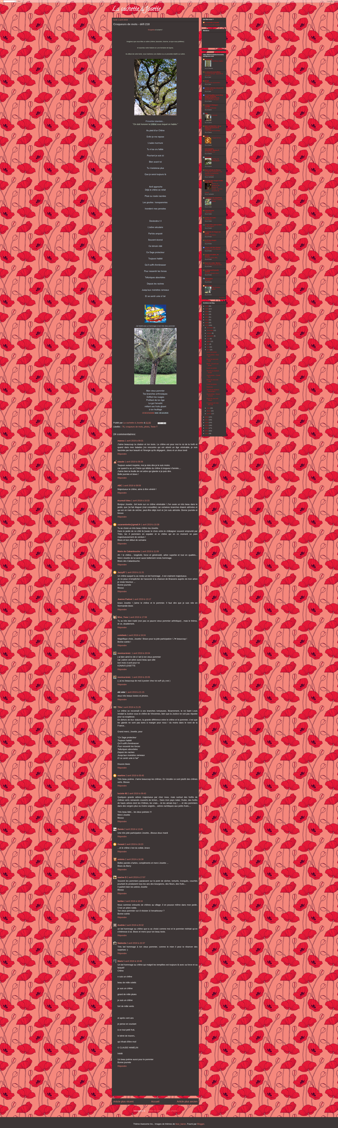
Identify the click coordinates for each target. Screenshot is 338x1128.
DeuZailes (208, 157)
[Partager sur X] (162, 423)
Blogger (200, 1124)
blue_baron (181, 1124)
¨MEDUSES (208, 212)
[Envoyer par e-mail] (158, 423)
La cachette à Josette (136, 9)
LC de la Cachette (148, 413)
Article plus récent (123, 1101)
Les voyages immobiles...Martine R (212, 149)
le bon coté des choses (212, 247)
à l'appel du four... (217, 138)
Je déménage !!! (209, 226)
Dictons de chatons (210, 235)
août (208, 338)
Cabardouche (209, 210)
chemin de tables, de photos (212, 255)
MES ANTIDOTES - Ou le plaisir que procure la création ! (213, 127)
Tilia (120, 707)
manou (121, 440)
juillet (209, 341)
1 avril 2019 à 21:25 (131, 707)
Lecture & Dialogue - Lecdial (212, 105)
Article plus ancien (187, 1101)
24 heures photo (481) (211, 257)
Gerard (121, 844)
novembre (210, 330)
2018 (207, 417)
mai (208, 347)
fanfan (121, 901)
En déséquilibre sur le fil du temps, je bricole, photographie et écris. (214, 96)
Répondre (122, 454)
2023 (207, 314)
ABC (120, 485)
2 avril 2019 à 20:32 (134, 925)
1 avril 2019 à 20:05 (141, 677)
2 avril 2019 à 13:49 (133, 829)
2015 (207, 425)
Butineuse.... (208, 242)
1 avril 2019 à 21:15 (135, 692)
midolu (121, 859)
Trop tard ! (208, 280)
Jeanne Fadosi (125, 599)
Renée (121, 829)
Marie (120, 961)
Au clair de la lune (210, 152)
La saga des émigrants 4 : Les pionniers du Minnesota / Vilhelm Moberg (213, 173)
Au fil (206, 136)
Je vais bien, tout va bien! (213, 225)
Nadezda (122, 943)
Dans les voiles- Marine (212, 263)
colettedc (122, 635)
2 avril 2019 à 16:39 (134, 859)
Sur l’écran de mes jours (212, 99)
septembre (210, 336)
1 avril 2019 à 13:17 (142, 599)
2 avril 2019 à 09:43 (137, 793)
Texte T (154, 426)
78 (123, 426)
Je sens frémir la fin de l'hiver (213, 264)
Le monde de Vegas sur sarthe (213, 232)
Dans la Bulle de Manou (213, 170)
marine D (122, 877)
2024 (207, 311)
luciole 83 (122, 793)
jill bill (207, 81)
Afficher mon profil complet (211, 25)
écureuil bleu (124, 500)
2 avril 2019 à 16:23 (134, 844)
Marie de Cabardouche (129, 551)
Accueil (155, 1101)
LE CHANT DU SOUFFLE (213, 198)
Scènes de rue (209, 89)
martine (121, 775)
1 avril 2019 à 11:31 (135, 572)
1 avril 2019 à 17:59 (138, 617)
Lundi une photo (212, 352)
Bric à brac (208, 286)
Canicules (214, 115)
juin (208, 344)
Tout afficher (222, 297)
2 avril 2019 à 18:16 (133, 901)
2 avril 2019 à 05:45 (135, 775)
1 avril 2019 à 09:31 (134, 440)
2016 (207, 422)
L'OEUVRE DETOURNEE (212, 130)
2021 (207, 320)
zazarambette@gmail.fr (129, 524)
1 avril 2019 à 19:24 (136, 635)
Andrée (121, 925)
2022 (207, 317)
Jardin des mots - (210, 217)
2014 (207, 428)
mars (208, 408)
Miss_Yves (123, 617)
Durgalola (151, 29)
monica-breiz (124, 653)
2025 (207, 309)
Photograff (208, 59)
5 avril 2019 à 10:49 (132, 961)
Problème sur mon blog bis (212, 249)
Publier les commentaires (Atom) (162, 1111)
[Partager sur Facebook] (163, 423)
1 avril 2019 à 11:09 (150, 551)
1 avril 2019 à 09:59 (132, 485)
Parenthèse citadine (217, 61)
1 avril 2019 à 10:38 (150, 524)
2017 (207, 420)
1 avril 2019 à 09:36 (134, 461)
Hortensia (210, 387)
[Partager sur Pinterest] (165, 423)
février (209, 411)
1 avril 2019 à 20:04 (141, 653)
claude (121, 461)
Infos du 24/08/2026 (210, 108)
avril (208, 349)
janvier (209, 413)
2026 (207, 306)
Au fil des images (210, 240)
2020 (207, 322)
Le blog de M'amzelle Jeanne (212, 270)
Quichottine (209, 278)
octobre (209, 333)
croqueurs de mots (134, 426)
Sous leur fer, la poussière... (213, 82)
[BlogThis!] (160, 423)
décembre (210, 327)
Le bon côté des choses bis (214, 88)
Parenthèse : (208, 219)
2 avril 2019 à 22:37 (136, 943)
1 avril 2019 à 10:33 (140, 500)
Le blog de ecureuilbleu (213, 72)
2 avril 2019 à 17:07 (136, 877)
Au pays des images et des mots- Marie (214, 181)
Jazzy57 (121, 572)
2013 (207, 431)
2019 (207, 325)
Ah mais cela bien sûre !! (212, 273)
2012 (207, 433)
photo (146, 426)
